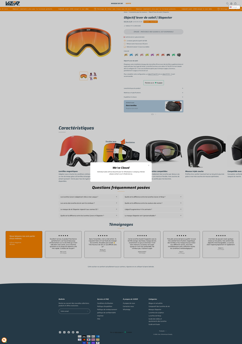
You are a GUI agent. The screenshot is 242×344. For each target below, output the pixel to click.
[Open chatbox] (4, 340)
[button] (234, 7)
